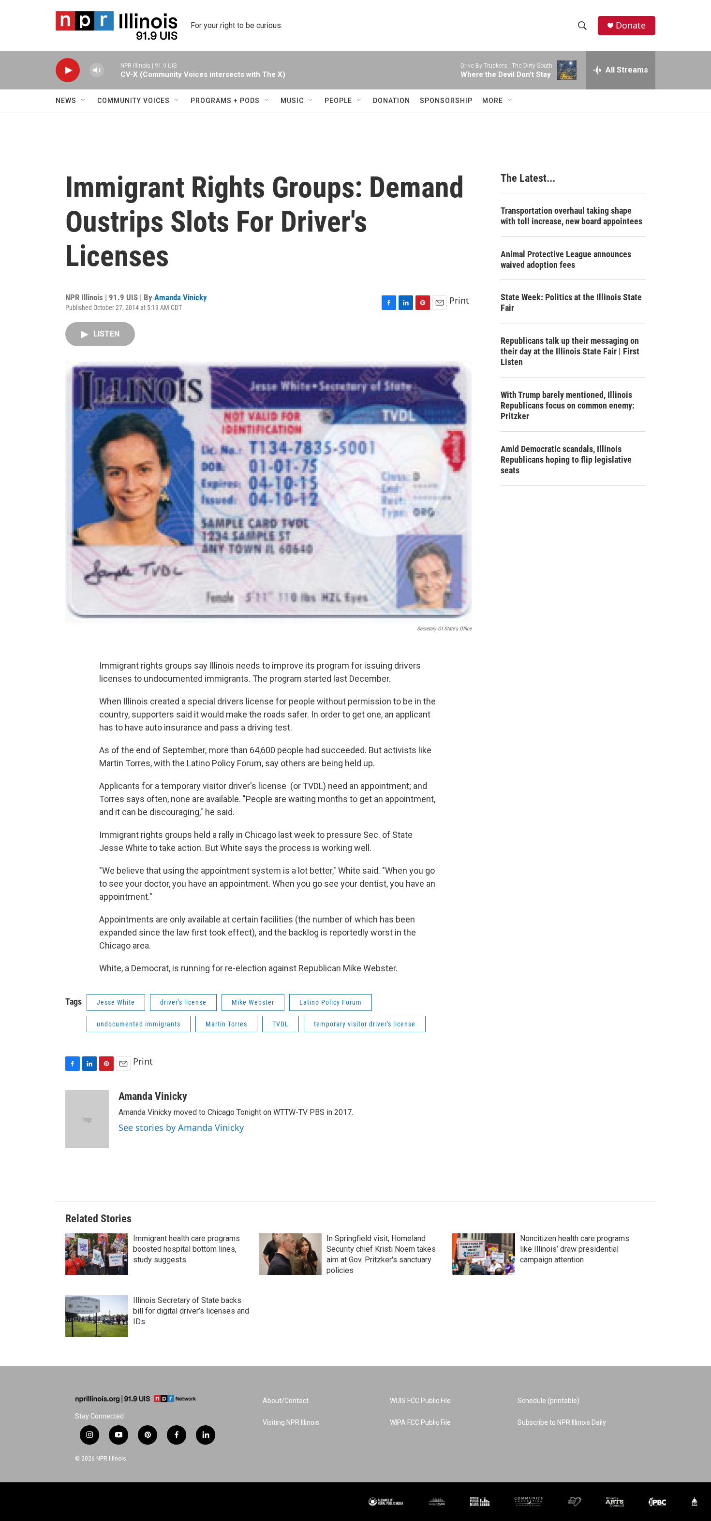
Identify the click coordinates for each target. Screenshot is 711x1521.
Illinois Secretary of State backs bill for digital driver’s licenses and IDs (191, 1311)
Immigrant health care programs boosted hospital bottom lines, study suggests (186, 1249)
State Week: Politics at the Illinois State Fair (571, 302)
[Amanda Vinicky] (87, 1119)
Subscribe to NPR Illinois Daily (562, 1422)
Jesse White (116, 1002)
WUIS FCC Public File (420, 1400)
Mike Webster (253, 1002)
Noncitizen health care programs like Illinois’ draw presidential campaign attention (574, 1249)
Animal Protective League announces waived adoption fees (566, 259)
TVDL (280, 1024)
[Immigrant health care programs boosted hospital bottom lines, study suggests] (96, 1254)
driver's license (183, 1002)
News (66, 100)
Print (459, 300)
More (492, 100)
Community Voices (133, 100)
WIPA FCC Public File (420, 1422)
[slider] (112, 70)
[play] (67, 70)
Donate (631, 25)
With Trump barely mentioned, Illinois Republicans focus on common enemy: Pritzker (568, 405)
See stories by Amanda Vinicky (181, 1127)
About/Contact (286, 1400)
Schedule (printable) (548, 1400)
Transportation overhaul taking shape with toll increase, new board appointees (571, 215)
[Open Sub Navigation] (84, 100)
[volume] (97, 70)
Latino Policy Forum (330, 1002)
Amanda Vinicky (180, 297)
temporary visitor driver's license (364, 1024)
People (338, 100)
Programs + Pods (225, 100)
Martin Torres (226, 1024)
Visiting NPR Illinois (291, 1422)
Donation (391, 100)
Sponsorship (446, 100)
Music (292, 100)
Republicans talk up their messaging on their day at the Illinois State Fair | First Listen (570, 351)
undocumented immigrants (138, 1024)
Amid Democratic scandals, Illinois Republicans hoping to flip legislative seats (566, 459)
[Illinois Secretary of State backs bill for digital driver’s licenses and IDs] (96, 1316)
